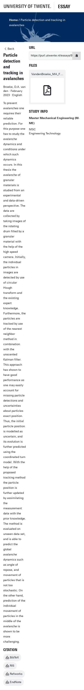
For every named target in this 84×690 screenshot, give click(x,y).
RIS (12, 665)
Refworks (16, 674)
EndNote (15, 682)
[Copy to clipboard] (76, 56)
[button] (27, 6)
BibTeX (14, 657)
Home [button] (13, 20)
